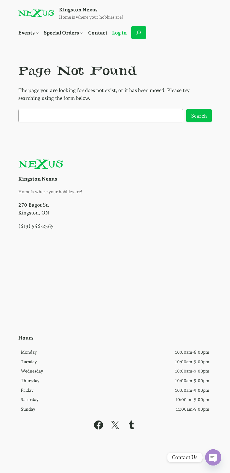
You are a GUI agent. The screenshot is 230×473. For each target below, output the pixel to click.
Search (199, 116)
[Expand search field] (138, 32)
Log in (119, 33)
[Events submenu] (37, 32)
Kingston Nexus (78, 10)
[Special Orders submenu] (81, 32)
